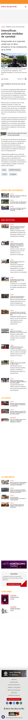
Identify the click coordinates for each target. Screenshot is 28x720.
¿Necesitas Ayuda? (14, 699)
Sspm (4, 170)
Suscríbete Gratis (14, 584)
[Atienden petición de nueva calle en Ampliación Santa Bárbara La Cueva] (5, 231)
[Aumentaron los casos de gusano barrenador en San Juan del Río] (5, 284)
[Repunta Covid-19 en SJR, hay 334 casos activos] (5, 195)
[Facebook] (7, 703)
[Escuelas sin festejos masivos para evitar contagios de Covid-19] (5, 208)
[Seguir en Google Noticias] (25, 79)
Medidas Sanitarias (14, 170)
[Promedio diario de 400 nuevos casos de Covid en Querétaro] (5, 201)
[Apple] (17, 703)
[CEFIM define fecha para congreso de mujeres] (5, 351)
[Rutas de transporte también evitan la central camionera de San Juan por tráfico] (5, 490)
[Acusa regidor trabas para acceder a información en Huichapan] (5, 505)
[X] (10, 703)
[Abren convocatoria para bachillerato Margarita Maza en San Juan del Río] (5, 385)
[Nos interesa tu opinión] (14, 673)
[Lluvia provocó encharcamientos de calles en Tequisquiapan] (5, 497)
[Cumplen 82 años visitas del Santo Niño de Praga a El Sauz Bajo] (5, 318)
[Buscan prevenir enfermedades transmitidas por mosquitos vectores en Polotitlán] (5, 482)
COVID (4, 174)
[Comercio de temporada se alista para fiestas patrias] (5, 301)
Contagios (13, 174)
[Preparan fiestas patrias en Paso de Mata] (5, 267)
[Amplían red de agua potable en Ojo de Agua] (5, 368)
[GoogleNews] (14, 703)
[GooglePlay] (21, 703)
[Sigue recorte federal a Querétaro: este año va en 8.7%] (5, 336)
